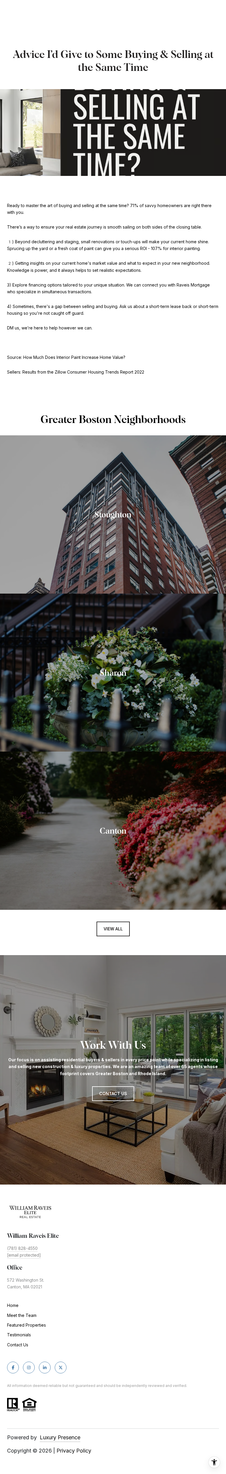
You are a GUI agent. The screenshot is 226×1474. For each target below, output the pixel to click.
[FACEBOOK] (13, 1367)
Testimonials (19, 1334)
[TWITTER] (61, 1367)
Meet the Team (21, 1315)
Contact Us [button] (113, 1093)
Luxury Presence (60, 1437)
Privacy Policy (73, 1451)
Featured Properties (26, 1325)
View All (113, 928)
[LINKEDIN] (45, 1367)
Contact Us (17, 1345)
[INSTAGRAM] (29, 1367)
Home (13, 1305)
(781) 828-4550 (22, 1248)
